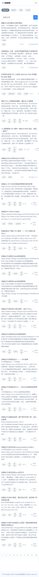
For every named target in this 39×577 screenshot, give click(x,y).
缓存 (14, 121)
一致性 (14, 149)
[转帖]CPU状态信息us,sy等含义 (12, 472)
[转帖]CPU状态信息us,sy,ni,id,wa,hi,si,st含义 (17, 447)
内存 (9, 326)
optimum (11, 94)
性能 (14, 248)
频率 (9, 248)
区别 (10, 177)
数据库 (14, 10)
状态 (9, 464)
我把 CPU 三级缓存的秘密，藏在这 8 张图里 (17, 101)
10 (36, 555)
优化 (20, 515)
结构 (9, 351)
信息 (14, 464)
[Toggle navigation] (36, 3)
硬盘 (14, 204)
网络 (20, 204)
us (20, 464)
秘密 (19, 121)
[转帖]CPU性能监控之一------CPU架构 (14, 359)
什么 (20, 545)
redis (15, 273)
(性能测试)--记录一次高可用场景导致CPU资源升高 (19, 51)
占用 (14, 326)
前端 (21, 10)
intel (19, 94)
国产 (20, 439)
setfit (26, 94)
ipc (10, 515)
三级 (9, 121)
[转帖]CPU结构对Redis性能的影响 (13, 334)
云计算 (28, 10)
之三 (20, 409)
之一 (20, 379)
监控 (14, 379)
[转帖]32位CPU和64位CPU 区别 (12, 158)
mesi (20, 149)
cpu (4, 44)
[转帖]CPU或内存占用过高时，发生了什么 (16, 309)
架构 (9, 273)
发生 (20, 326)
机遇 (14, 439)
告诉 (9, 204)
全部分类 (5, 10)
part (20, 248)
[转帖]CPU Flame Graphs (10, 211)
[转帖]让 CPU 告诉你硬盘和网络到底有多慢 (16, 184)
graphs (18, 224)
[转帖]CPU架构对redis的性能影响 (13, 256)
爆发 (9, 439)
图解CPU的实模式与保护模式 (11, 23)
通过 (15, 515)
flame (10, 224)
